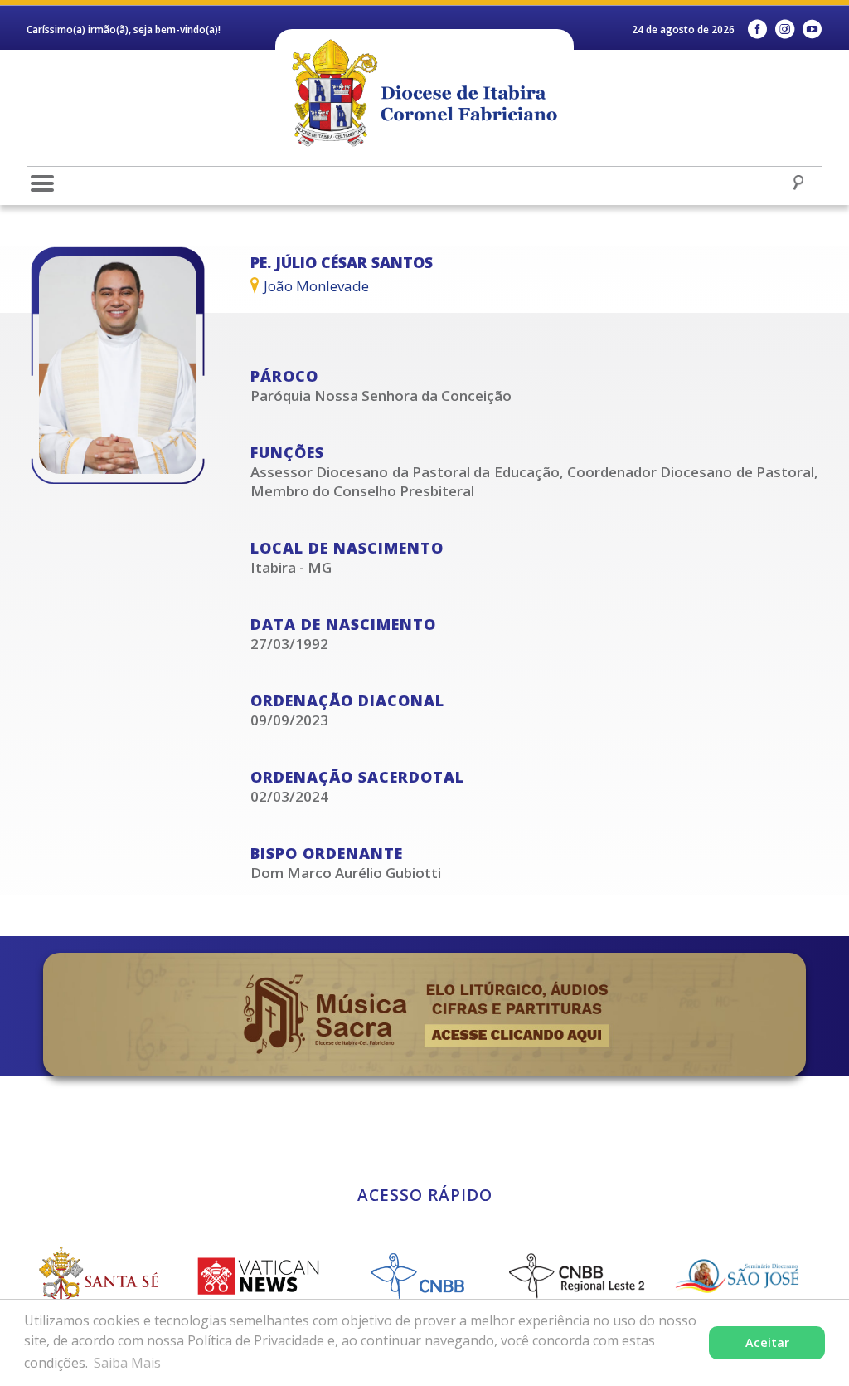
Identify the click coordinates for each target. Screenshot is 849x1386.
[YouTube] (812, 29)
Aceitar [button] (767, 1342)
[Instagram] (784, 29)
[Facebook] (757, 29)
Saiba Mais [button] (127, 1363)
